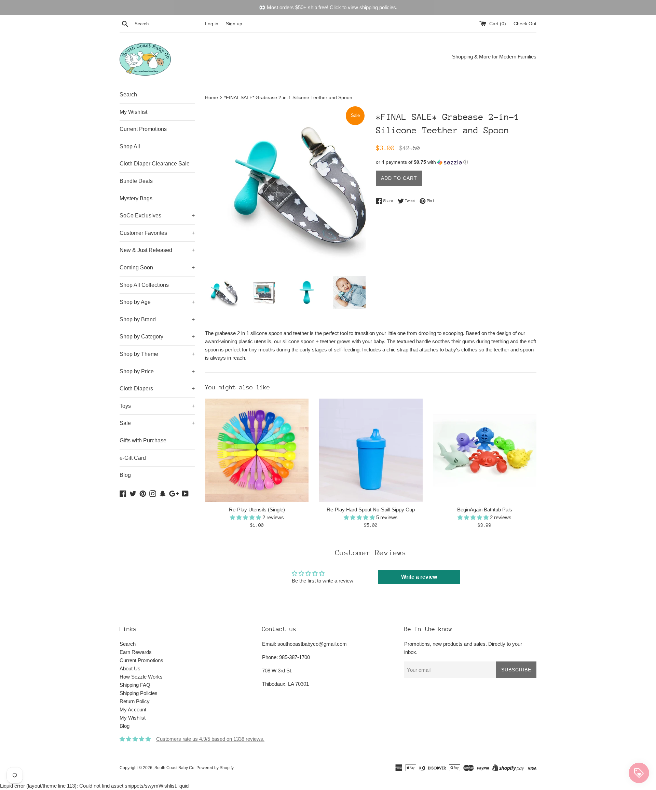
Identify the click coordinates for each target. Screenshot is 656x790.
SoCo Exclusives (157, 215)
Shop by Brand (157, 319)
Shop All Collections (144, 285)
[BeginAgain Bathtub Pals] (484, 450)
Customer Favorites (157, 233)
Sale (157, 423)
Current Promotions (143, 129)
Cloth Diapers (157, 388)
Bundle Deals (136, 181)
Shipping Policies (139, 693)
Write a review (419, 577)
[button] (456, 162)
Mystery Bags (136, 198)
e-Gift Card (133, 458)
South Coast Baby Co (174, 767)
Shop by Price (157, 371)
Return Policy (135, 701)
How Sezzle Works (141, 677)
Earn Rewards (136, 652)
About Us (130, 668)
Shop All (130, 146)
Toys (157, 406)
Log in (211, 23)
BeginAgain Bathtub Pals (484, 509)
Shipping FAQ (135, 685)
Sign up (234, 23)
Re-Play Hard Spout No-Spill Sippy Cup (371, 509)
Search (128, 94)
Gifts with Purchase (143, 440)
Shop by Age (157, 302)
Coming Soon (157, 267)
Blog (125, 475)
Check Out (525, 23)
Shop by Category (157, 336)
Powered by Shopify (215, 767)
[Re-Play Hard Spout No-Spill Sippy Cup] (370, 450)
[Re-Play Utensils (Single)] (257, 450)
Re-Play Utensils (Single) (257, 509)
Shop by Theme (157, 354)
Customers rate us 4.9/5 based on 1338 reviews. (210, 739)
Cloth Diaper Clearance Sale (155, 163)
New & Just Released (157, 250)
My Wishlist (133, 112)
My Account (133, 709)
